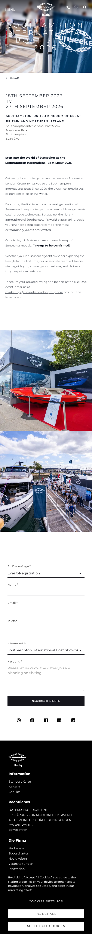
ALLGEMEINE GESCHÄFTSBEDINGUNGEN (40, 820)
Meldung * (14, 661)
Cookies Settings (46, 901)
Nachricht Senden (46, 700)
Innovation (17, 869)
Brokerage (16, 848)
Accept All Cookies (46, 926)
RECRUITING (18, 830)
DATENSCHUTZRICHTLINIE (29, 810)
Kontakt (15, 787)
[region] (46, 902)
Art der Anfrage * (19, 566)
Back (15, 78)
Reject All (46, 913)
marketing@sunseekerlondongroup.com (34, 292)
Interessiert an (17, 643)
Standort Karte (20, 781)
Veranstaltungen (21, 864)
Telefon (12, 621)
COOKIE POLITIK (21, 825)
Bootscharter (18, 853)
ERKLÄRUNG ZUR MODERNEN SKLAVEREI (40, 815)
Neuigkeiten (18, 858)
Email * (12, 602)
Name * (12, 584)
